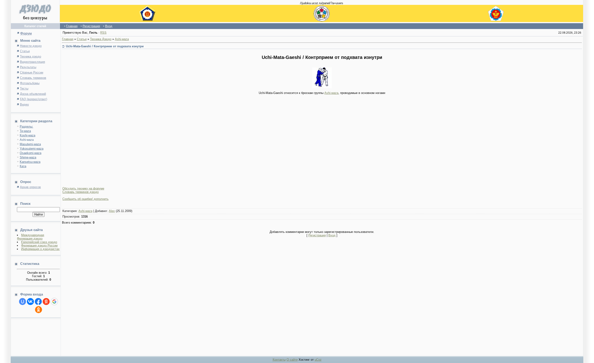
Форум (26, 33)
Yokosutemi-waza (31, 148)
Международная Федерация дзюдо (30, 236)
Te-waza (25, 131)
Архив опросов (30, 187)
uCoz (318, 359)
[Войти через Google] (54, 301)
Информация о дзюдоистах (40, 249)
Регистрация (91, 26)
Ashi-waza (27, 139)
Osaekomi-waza (30, 153)
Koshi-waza (27, 135)
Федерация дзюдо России (39, 245)
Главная (71, 26)
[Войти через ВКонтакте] (30, 301)
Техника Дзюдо (100, 39)
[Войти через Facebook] (38, 301)
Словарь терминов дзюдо (80, 192)
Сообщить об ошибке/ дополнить (85, 199)
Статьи (82, 39)
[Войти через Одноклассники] (38, 309)
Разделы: (26, 126)
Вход (108, 26)
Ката (23, 166)
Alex (112, 211)
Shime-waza (28, 157)
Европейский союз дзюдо (39, 242)
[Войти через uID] (22, 301)
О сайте (292, 359)
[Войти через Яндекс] (46, 301)
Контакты (279, 359)
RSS (103, 32)
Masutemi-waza (30, 144)
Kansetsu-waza (30, 162)
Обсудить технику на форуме (83, 188)
